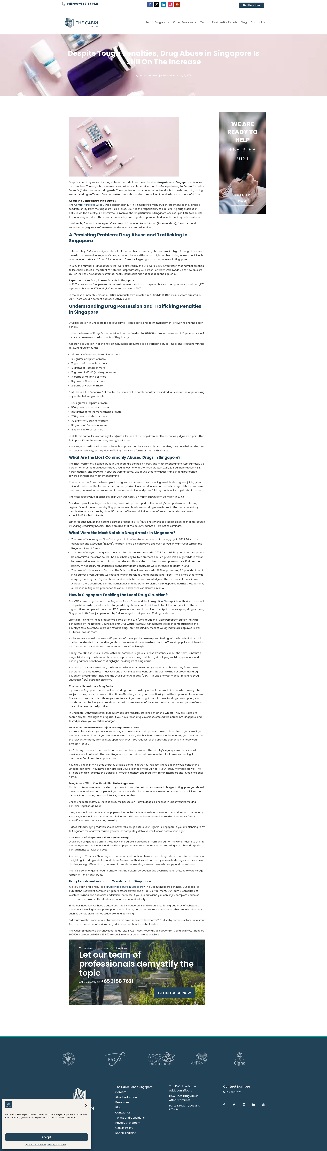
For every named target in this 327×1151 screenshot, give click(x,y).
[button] (86, 1105)
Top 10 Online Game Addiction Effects (182, 1088)
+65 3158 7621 (233, 1092)
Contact (256, 22)
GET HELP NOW (242, 198)
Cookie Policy (124, 1128)
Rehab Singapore (157, 22)
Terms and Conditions (130, 1118)
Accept (46, 1137)
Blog (244, 22)
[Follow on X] (156, 4)
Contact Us (122, 1113)
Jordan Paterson (148, 75)
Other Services (183, 22)
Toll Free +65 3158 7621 (82, 4)
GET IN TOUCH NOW (174, 993)
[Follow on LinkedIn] (163, 4)
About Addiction (126, 1097)
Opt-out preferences (35, 1144)
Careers (120, 1092)
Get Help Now (251, 5)
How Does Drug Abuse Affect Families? (184, 1098)
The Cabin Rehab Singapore (134, 1087)
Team (204, 22)
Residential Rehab (224, 22)
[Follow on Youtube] (177, 4)
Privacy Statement (57, 1144)
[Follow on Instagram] (170, 4)
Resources (122, 1102)
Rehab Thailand (125, 1133)
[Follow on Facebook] (150, 4)
